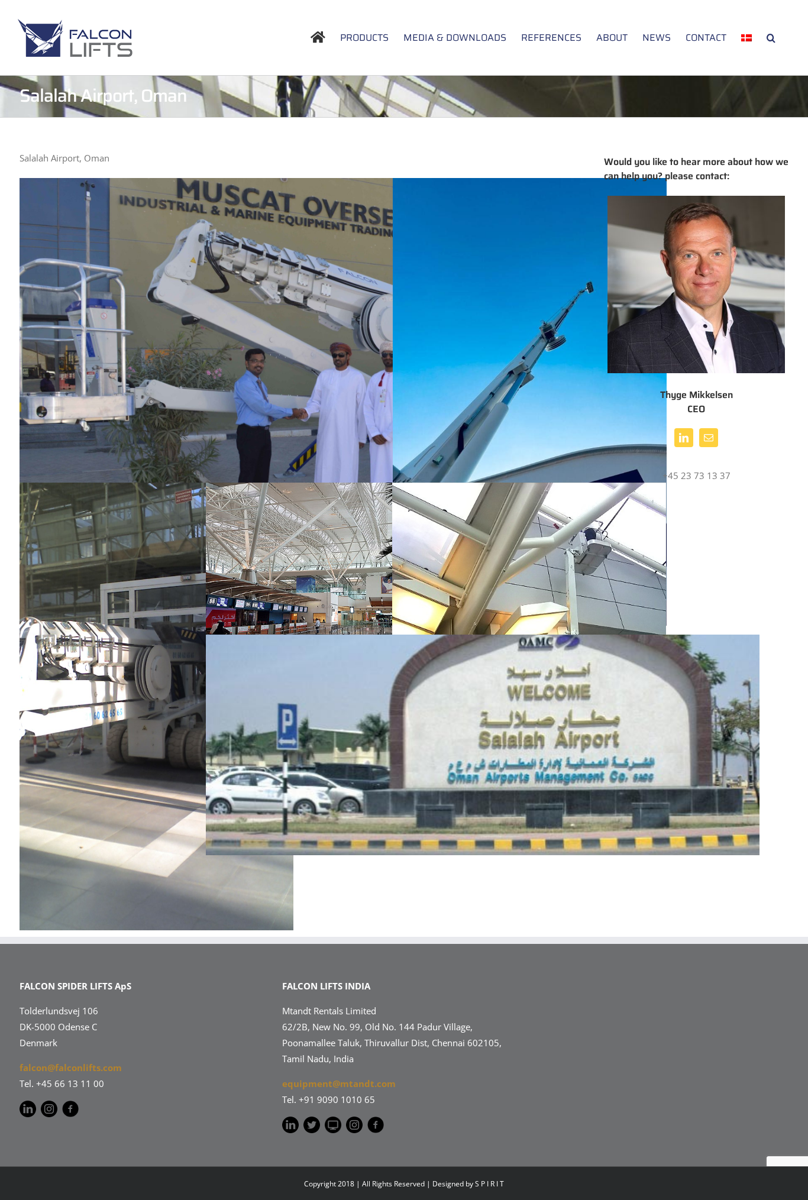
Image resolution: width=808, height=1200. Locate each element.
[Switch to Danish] (746, 37)
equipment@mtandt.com (339, 1083)
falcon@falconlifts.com (71, 1067)
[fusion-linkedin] (683, 437)
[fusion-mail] (708, 437)
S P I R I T (489, 1184)
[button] (771, 37)
